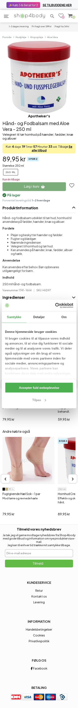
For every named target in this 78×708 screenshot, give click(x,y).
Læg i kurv (31, 186)
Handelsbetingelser (39, 629)
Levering (39, 602)
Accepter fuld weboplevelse (39, 387)
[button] (52, 16)
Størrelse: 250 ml (13, 165)
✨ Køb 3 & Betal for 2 (23, 5)
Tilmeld (37, 563)
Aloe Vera (52, 37)
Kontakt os (39, 596)
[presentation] (5, 478)
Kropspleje (36, 37)
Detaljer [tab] (39, 317)
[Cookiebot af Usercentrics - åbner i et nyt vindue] (55, 305)
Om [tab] (64, 317)
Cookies (39, 635)
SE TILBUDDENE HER (57, 5)
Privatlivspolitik (39, 641)
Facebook (40, 668)
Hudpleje (21, 37)
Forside (6, 37)
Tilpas (36, 400)
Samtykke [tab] (14, 317)
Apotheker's (39, 116)
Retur (39, 590)
